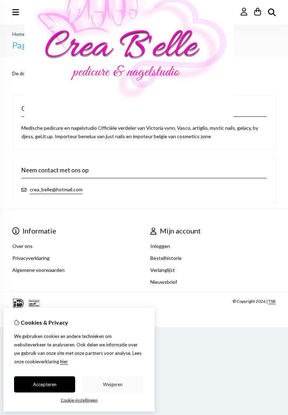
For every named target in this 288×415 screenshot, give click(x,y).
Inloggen (160, 246)
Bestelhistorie (166, 258)
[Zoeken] (272, 12)
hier (64, 361)
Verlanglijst (162, 270)
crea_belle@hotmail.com (56, 189)
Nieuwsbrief (163, 282)
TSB (272, 301)
